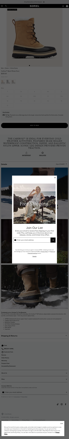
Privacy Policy (44, 251)
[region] (32, 428)
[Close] (55, 178)
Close (61, 423)
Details (34, 256)
